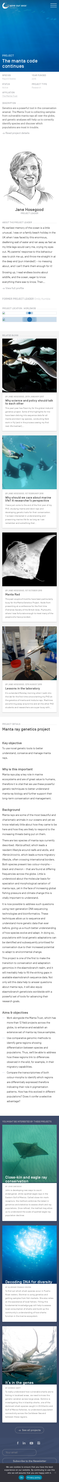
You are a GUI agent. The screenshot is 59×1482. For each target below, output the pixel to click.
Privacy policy (34, 1477)
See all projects (31, 1430)
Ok (21, 1477)
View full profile (14, 288)
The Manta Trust (9, 96)
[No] (55, 1472)
